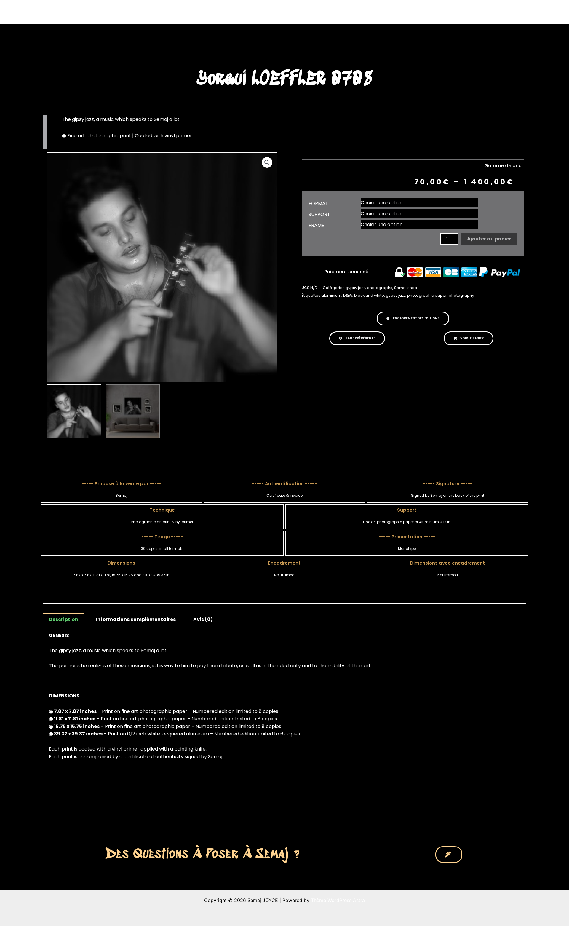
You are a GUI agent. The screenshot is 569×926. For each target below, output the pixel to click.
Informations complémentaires (136, 619)
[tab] (63, 619)
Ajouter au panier (489, 238)
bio (385, 12)
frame (316, 225)
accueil (295, 12)
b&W (347, 295)
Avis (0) (203, 619)
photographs (379, 287)
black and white (369, 295)
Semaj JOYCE (140, 12)
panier (445, 12)
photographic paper (427, 295)
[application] (333, 12)
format (318, 203)
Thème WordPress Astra (338, 900)
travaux (321, 12)
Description (63, 619)
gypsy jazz (355, 287)
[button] (413, 318)
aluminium (331, 295)
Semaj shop (405, 287)
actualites (356, 12)
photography (461, 295)
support (319, 214)
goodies (414, 12)
